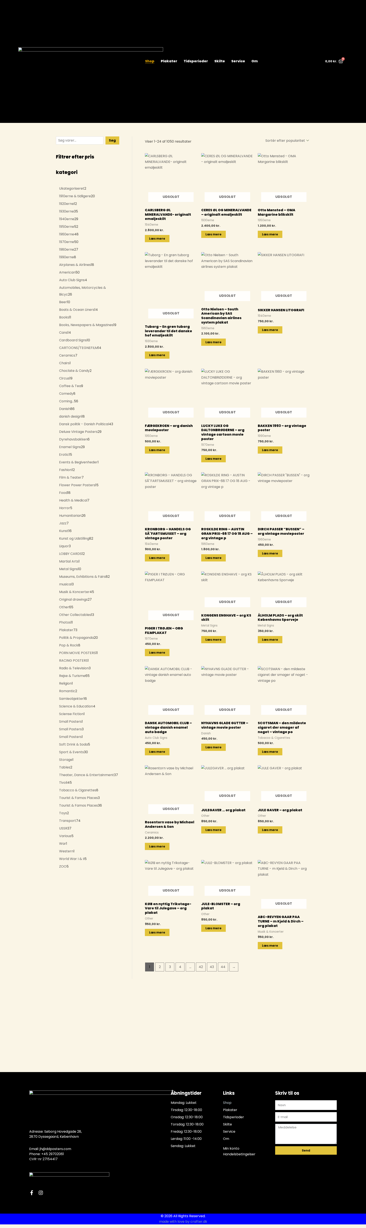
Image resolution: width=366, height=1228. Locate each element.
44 (223, 966)
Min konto (231, 1148)
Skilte (219, 61)
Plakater (169, 61)
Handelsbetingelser (239, 1154)
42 (201, 966)
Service (238, 61)
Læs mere (157, 238)
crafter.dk (198, 1221)
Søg (112, 140)
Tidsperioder (196, 61)
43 (212, 966)
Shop (149, 61)
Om (254, 61)
